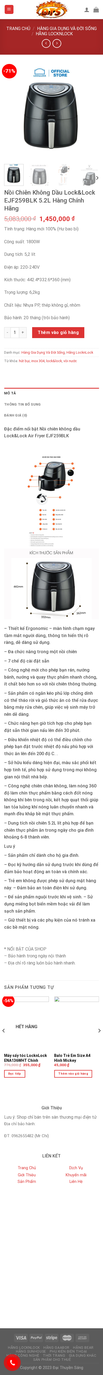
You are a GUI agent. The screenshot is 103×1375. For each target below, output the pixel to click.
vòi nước (70, 361)
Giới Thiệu (27, 1175)
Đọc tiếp (14, 1073)
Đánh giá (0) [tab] (15, 415)
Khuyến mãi (76, 1175)
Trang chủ (18, 28)
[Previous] (13, 112)
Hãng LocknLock (54, 33)
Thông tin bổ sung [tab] (22, 404)
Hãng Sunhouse (31, 1351)
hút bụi (24, 361)
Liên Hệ (76, 1181)
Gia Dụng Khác (82, 1356)
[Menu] (9, 9)
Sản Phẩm (27, 1181)
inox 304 (37, 361)
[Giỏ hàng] (96, 10)
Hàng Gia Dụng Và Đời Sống (67, 28)
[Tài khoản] (87, 10)
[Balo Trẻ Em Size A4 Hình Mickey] (76, 1023)
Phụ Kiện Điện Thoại (68, 1351)
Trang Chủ (27, 1168)
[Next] (90, 112)
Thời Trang (54, 1356)
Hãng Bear (83, 1348)
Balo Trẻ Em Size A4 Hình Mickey (72, 1058)
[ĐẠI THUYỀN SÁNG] (52, 9)
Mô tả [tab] (10, 393)
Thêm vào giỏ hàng (58, 332)
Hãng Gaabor (56, 1348)
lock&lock (54, 361)
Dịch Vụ (76, 1168)
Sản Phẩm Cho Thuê (52, 1360)
